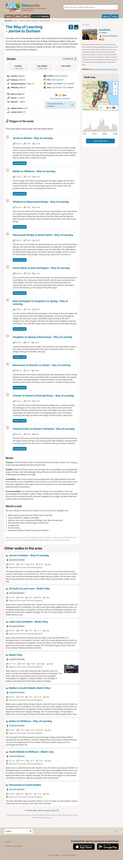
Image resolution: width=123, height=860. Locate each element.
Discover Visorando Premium (55, 104)
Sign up (106, 16)
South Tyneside (57, 79)
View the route (19, 163)
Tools (8, 16)
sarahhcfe (104, 29)
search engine (51, 810)
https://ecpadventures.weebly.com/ (103, 69)
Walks (18, 16)
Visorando (8, 21)
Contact (8, 841)
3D (112, 108)
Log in (114, 16)
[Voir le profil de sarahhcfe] (89, 34)
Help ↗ (26, 16)
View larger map (100, 141)
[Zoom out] (115, 88)
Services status (54, 855)
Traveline (73, 462)
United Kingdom (61, 76)
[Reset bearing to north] (115, 93)
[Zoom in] (115, 84)
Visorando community (13, 846)
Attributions (87, 109)
